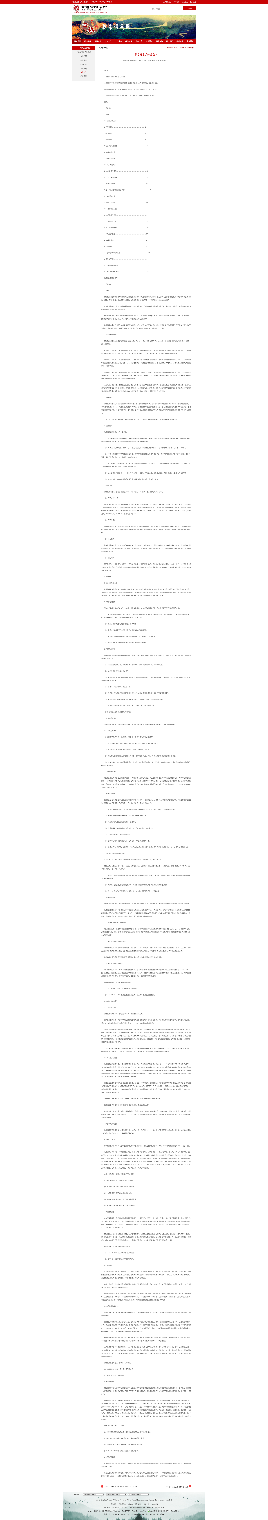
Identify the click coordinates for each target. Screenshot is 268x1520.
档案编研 (83, 76)
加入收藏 (193, 2)
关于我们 (113, 1504)
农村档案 (83, 56)
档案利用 (83, 69)
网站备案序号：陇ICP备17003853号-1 (134, 1511)
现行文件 (83, 72)
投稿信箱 (130, 1504)
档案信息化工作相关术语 (180, 1487)
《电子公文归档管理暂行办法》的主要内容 (123, 1486)
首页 (175, 48)
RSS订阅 (176, 2)
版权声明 (138, 1504)
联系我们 (122, 1504)
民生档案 (83, 60)
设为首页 (185, 2)
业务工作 (182, 48)
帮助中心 (146, 1504)
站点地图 (155, 1504)
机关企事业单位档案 (84, 52)
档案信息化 (84, 64)
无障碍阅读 (167, 2)
